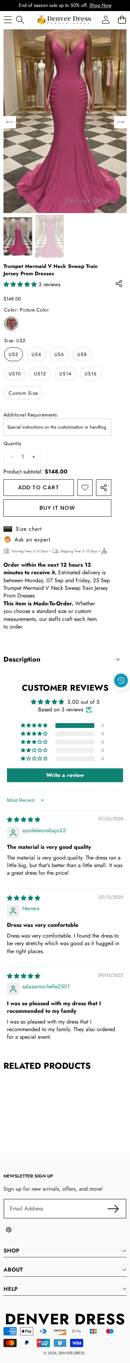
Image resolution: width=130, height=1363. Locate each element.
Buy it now (57, 508)
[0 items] (122, 19)
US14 (65, 373)
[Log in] (105, 19)
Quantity (12, 443)
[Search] (20, 19)
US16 (91, 373)
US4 (36, 354)
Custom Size (23, 393)
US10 (15, 373)
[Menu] (8, 19)
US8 (82, 354)
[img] (23, 820)
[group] (17, 236)
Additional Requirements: (31, 415)
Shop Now (100, 5)
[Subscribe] (113, 1208)
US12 (40, 373)
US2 (13, 354)
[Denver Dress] (65, 20)
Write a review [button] (65, 775)
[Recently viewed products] (121, 680)
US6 (59, 354)
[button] (121, 696)
